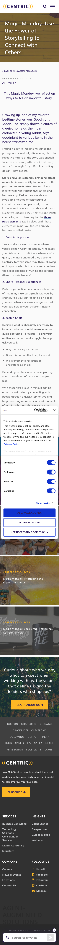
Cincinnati (20, 730)
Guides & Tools (41, 834)
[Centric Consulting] (18, 6)
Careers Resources (16, 572)
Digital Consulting (13, 845)
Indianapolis (14, 743)
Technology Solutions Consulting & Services (10, 834)
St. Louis (46, 749)
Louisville (34, 743)
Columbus (17, 736)
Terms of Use (41, 930)
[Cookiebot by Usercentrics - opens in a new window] (35, 410)
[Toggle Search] (45, 6)
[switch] (51, 472)
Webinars (37, 840)
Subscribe (15, 792)
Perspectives (39, 829)
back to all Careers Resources (20, 71)
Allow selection (30, 522)
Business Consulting (14, 823)
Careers (7, 869)
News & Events (11, 874)
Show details (43, 503)
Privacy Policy (11, 444)
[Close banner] (54, 410)
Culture (9, 83)
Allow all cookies (29, 512)
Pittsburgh (15, 749)
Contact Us (9, 885)
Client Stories (40, 823)
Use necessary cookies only (29, 532)
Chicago (46, 724)
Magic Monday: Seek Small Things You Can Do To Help (28, 630)
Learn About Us (28, 705)
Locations (8, 880)
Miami (49, 743)
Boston (12, 724)
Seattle (31, 749)
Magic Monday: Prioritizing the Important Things (23, 580)
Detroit (33, 736)
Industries (8, 851)
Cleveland (38, 730)
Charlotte (28, 724)
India (45, 736)
